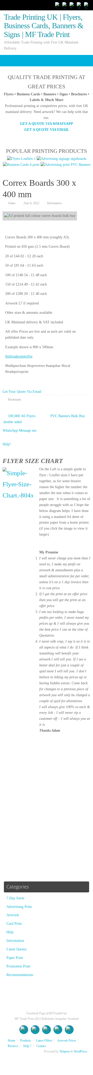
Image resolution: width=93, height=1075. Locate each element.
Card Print (14, 924)
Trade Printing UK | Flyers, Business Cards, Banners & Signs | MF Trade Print (43, 26)
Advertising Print (19, 907)
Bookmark (14, 399)
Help (9, 932)
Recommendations (19, 975)
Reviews (13, 1046)
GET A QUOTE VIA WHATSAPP (46, 124)
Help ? (27, 1046)
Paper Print (14, 958)
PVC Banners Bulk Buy (68, 416)
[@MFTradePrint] (57, 5)
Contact (41, 1046)
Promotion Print (18, 966)
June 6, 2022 (31, 203)
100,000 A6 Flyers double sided (19, 419)
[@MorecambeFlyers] (72, 5)
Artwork (12, 915)
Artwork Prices (66, 1040)
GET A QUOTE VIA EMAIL (46, 130)
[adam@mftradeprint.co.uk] (79, 5)
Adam (11, 203)
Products (25, 1040)
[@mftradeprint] (65, 5)
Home (11, 1040)
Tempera (64, 1051)
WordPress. (81, 1051)
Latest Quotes (16, 949)
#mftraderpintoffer (19, 356)
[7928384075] (86, 5)
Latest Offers (44, 1040)
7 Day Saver (15, 898)
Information (54, 203)
